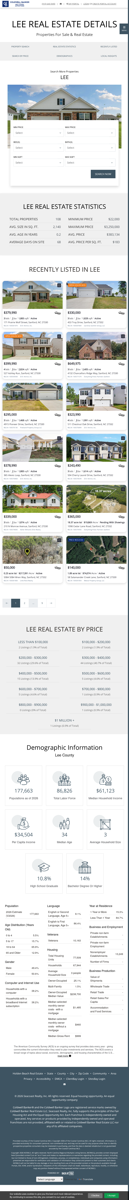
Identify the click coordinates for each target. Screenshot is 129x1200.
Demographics (64, 56)
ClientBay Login (75, 1079)
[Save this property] (59, 285)
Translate (88, 1179)
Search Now (103, 174)
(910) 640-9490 (48, 4)
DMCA (58, 1079)
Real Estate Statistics (64, 46)
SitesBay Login (96, 1079)
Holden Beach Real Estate (28, 1073)
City (72, 1073)
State (50, 1073)
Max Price (70, 127)
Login (86, 4)
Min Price (18, 127)
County (61, 1073)
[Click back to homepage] (14, 3)
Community (100, 1073)
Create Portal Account (104, 4)
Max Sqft (70, 157)
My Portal (73, 4)
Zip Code (83, 1073)
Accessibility (43, 1079)
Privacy (28, 1079)
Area (113, 1073)
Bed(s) (17, 142)
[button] (124, 29)
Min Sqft (18, 157)
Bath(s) (69, 142)
